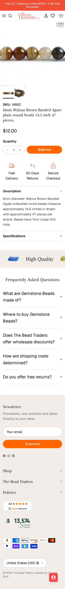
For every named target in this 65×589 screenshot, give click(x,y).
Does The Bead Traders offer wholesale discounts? (29, 338)
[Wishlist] (53, 16)
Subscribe (32, 444)
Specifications (14, 236)
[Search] (12, 16)
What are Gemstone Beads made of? (29, 297)
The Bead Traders (23, 572)
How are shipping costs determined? (25, 359)
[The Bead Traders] (28, 15)
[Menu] (4, 16)
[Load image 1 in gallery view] (32, 53)
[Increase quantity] (21, 150)
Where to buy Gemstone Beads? (26, 317)
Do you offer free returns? (27, 377)
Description (12, 191)
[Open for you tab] (53, 577)
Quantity (9, 141)
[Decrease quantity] (6, 150)
